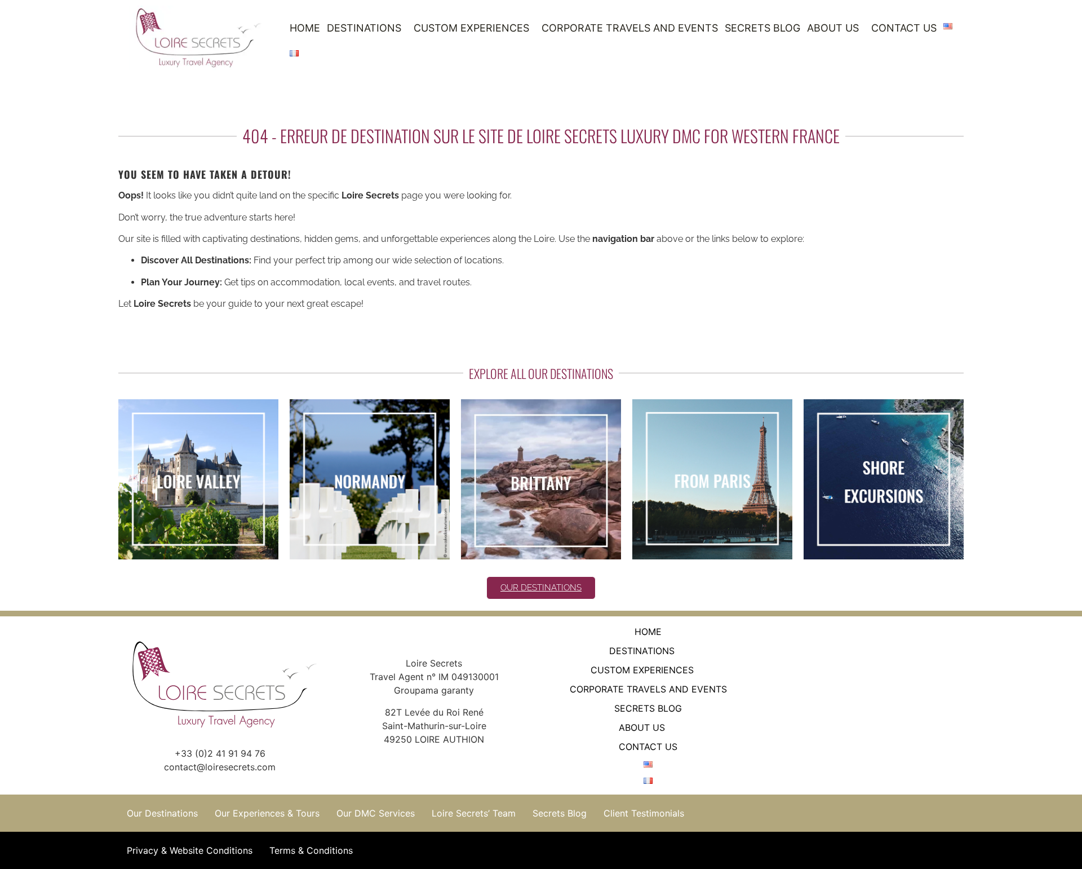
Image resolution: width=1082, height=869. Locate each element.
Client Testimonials (644, 813)
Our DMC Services (375, 813)
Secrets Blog (762, 28)
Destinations (364, 28)
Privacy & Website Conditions (189, 850)
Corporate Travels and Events (630, 28)
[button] (366, 28)
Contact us (904, 28)
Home (305, 28)
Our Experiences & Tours (267, 813)
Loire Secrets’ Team (474, 813)
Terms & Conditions (311, 850)
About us (833, 28)
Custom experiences (471, 28)
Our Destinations (162, 813)
